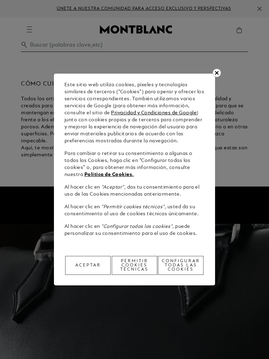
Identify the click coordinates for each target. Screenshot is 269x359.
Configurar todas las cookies (181, 265)
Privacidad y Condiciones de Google (153, 113)
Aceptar (88, 265)
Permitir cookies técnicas (134, 265)
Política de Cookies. (109, 174)
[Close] (217, 73)
